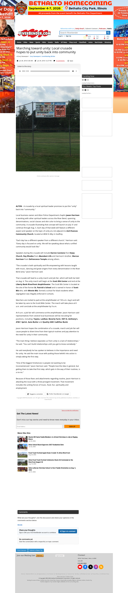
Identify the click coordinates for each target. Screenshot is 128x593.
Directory (108, 42)
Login (57, 555)
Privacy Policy (95, 574)
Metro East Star (61, 576)
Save (71, 61)
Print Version (21, 550)
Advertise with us (67, 29)
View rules (20, 524)
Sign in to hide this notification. (70, 410)
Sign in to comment (68, 531)
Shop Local (73, 42)
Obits (44, 42)
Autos (90, 42)
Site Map (77, 574)
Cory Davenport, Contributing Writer (42, 56)
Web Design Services (60, 574)
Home (19, 42)
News (31, 42)
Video (25, 42)
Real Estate (98, 42)
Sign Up (68, 36)
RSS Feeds (83, 574)
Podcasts (102, 29)
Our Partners (50, 574)
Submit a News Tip (36, 550)
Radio (109, 29)
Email (61, 555)
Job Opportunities (41, 574)
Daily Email (79, 29)
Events (50, 42)
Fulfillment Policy (105, 574)
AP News (64, 42)
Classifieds (82, 42)
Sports (38, 42)
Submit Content (92, 29)
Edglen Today (69, 576)
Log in (60, 36)
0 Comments (60, 61)
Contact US (70, 574)
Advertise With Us (30, 574)
